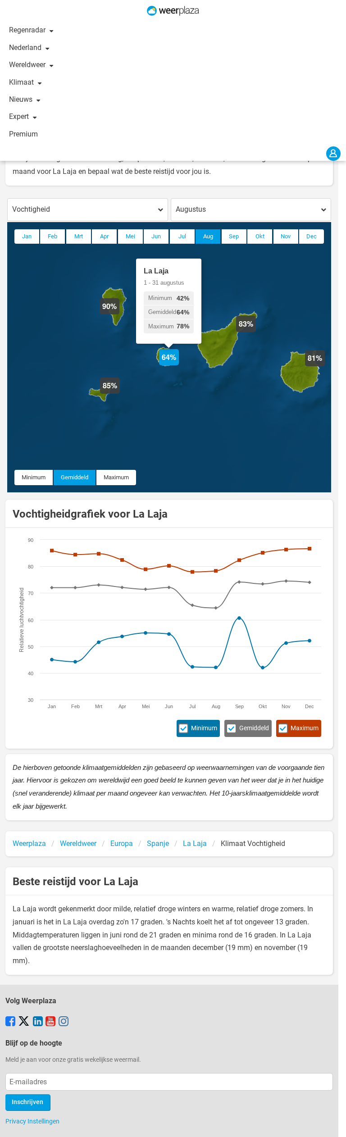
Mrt (78, 236)
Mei (130, 236)
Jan (27, 236)
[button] (325, 366)
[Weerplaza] (173, 10)
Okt (259, 236)
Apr (104, 236)
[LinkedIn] (38, 1022)
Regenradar (28, 30)
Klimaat (22, 82)
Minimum (34, 477)
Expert (20, 116)
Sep (234, 236)
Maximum (116, 477)
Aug (208, 236)
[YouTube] (50, 1022)
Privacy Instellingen (32, 1121)
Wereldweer (28, 64)
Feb (52, 236)
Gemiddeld (74, 477)
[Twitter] (24, 1022)
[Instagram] (63, 1022)
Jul (182, 236)
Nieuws (21, 99)
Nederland (26, 47)
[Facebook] (10, 1022)
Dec (311, 236)
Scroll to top (331, 1122)
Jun (156, 236)
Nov (286, 236)
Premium (23, 134)
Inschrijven (27, 1102)
